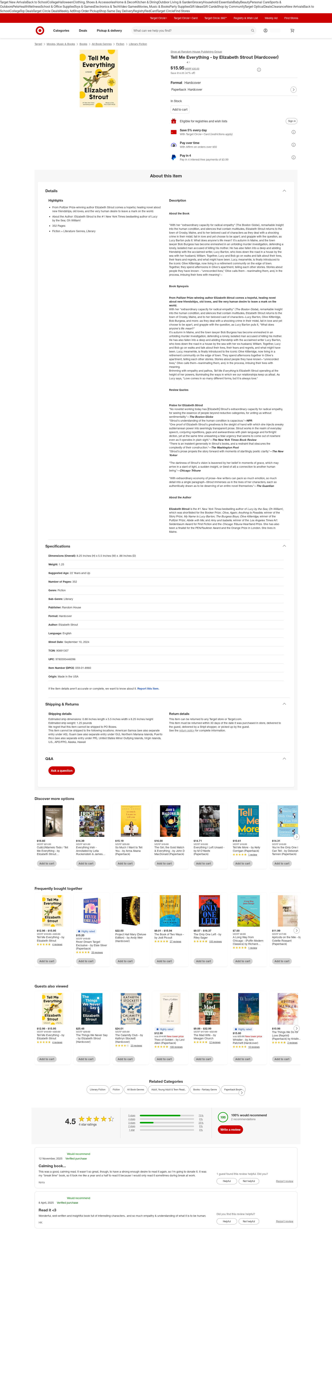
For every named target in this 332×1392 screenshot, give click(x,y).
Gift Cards (210, 6)
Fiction (120, 43)
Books (83, 43)
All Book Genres (102, 43)
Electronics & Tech (106, 6)
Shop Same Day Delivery (116, 11)
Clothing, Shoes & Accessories (94, 2)
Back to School (37, 2)
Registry (138, 11)
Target (38, 43)
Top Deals (26, 11)
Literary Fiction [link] (97, 1089)
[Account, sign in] (273, 30)
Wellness (34, 6)
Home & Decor (125, 2)
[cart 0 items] (292, 30)
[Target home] (40, 30)
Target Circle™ (158, 18)
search (252, 31)
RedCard (150, 11)
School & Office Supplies (57, 6)
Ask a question (61, 771)
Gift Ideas (196, 6)
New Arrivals (294, 6)
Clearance (279, 6)
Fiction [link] (116, 1089)
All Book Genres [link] (135, 1089)
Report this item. (148, 688)
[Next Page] (293, 90)
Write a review (230, 1129)
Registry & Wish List (246, 18)
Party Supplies (180, 6)
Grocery (197, 2)
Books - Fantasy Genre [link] (205, 1089)
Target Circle (165, 11)
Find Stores (182, 11)
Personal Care (260, 2)
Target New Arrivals (13, 2)
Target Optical (254, 6)
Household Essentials (218, 2)
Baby (236, 2)
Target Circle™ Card (186, 18)
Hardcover (195, 89)
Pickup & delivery (109, 30)
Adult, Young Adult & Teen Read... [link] (168, 1089)
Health (23, 6)
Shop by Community (231, 6)
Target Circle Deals (46, 11)
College (52, 2)
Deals (268, 6)
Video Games (128, 6)
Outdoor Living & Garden (175, 2)
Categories (61, 30)
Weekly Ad (66, 11)
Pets (16, 6)
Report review (284, 1181)
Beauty (245, 2)
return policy (186, 730)
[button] (181, 62)
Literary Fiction (138, 43)
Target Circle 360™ (215, 18)
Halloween (65, 2)
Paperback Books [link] (233, 1089)
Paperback (178, 89)
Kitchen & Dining (146, 2)
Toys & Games (84, 6)
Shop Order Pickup (86, 11)
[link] (181, 62)
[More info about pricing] (259, 70)
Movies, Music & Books (154, 6)
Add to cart (180, 109)
